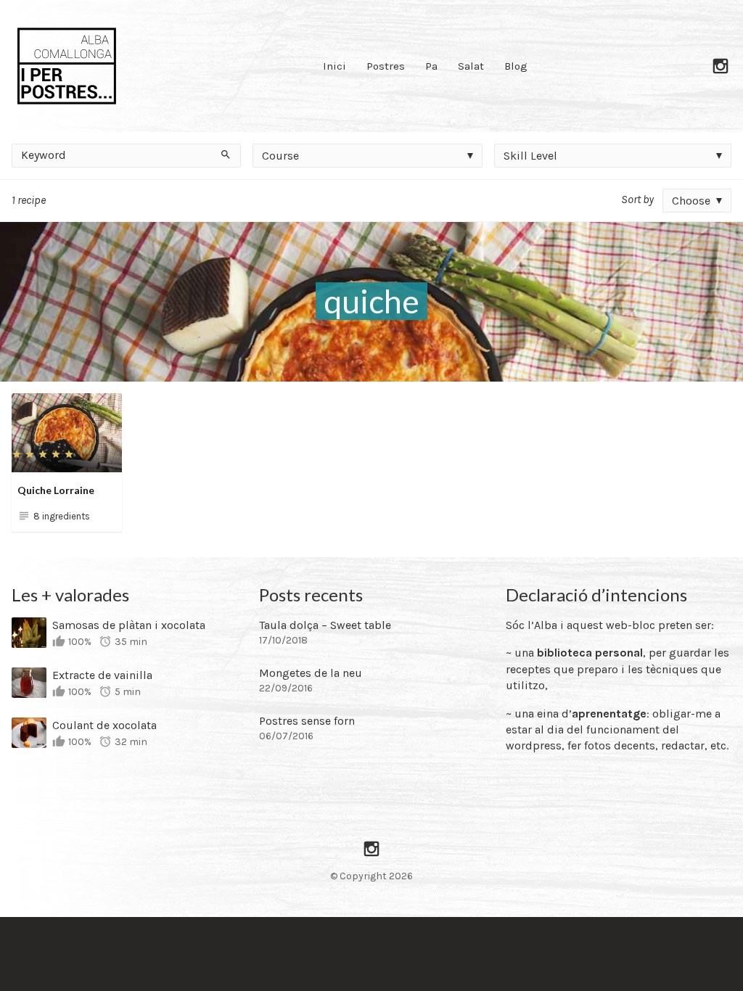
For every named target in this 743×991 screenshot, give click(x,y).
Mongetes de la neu (310, 673)
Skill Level (530, 156)
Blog (516, 66)
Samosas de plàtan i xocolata (128, 625)
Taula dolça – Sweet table (325, 625)
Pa (431, 66)
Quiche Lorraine (55, 490)
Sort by (637, 199)
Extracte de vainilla (102, 675)
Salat (471, 66)
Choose (691, 200)
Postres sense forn (307, 721)
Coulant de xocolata (104, 725)
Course (280, 156)
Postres (385, 66)
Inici (334, 66)
